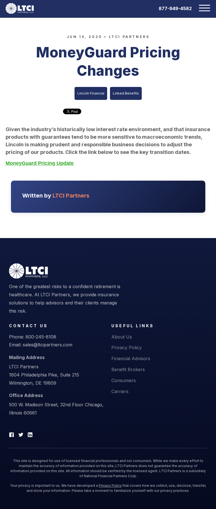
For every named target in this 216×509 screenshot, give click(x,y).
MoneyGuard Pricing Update (40, 163)
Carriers (120, 391)
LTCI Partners (129, 37)
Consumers (123, 380)
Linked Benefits (126, 93)
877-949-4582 (175, 8)
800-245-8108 (41, 337)
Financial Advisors (130, 358)
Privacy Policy (126, 347)
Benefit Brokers (128, 369)
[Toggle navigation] (201, 8)
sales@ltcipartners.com (47, 344)
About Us (121, 337)
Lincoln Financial (90, 93)
